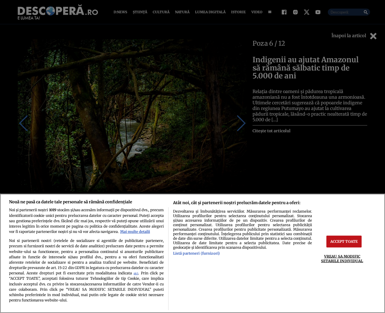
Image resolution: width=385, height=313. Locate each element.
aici (136, 273)
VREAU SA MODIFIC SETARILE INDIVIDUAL (342, 258)
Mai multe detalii (135, 231)
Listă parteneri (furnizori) (196, 253)
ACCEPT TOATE (344, 241)
